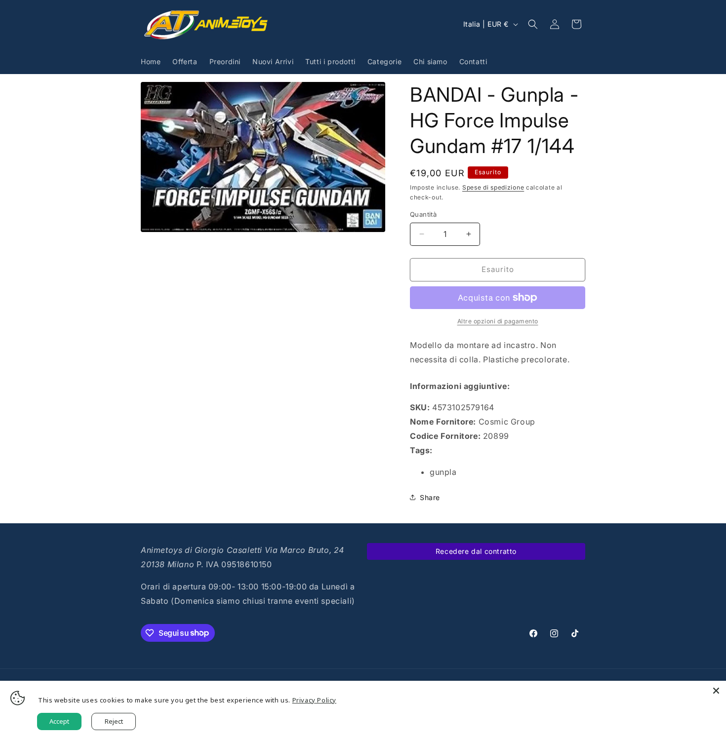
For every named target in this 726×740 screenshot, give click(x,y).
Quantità (423, 214)
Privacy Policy (314, 700)
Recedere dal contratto (476, 551)
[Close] (716, 691)
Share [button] (430, 497)
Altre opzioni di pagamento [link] (497, 321)
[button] (533, 24)
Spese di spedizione (493, 187)
